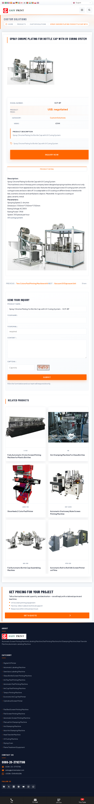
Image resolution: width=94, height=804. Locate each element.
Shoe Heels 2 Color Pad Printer (20, 511)
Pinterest (19, 787)
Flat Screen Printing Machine (14, 714)
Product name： (14, 304)
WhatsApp (33, 787)
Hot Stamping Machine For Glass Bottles (67, 455)
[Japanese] (22, 3)
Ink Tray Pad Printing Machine (14, 680)
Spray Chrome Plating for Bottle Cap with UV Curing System (36, 143)
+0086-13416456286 (13, 774)
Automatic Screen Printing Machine (17, 718)
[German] (16, 3)
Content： (12, 338)
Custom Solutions (15, 19)
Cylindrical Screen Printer (13, 701)
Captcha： (12, 361)
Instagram (28, 787)
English (78, 3)
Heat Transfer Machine (12, 735)
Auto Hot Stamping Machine (14, 730)
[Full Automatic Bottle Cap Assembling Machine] (26, 540)
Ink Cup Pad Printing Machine (14, 688)
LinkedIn (14, 787)
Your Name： (12, 315)
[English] (3, 3)
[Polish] (35, 3)
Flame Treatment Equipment (14, 747)
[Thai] (38, 3)
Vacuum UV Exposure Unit (65, 283)
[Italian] (19, 3)
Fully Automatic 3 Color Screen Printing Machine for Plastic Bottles (24, 456)
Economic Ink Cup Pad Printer (15, 697)
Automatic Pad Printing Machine (16, 684)
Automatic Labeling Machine (14, 667)
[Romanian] (32, 3)
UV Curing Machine (11, 739)
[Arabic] (6, 3)
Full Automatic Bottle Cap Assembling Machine (24, 569)
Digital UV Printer (10, 663)
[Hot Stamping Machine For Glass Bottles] (68, 427)
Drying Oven (8, 743)
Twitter (9, 787)
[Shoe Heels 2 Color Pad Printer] (26, 483)
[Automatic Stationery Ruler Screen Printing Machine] (68, 483)
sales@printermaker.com (14, 770)
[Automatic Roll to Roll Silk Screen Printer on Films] (68, 540)
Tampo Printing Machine (13, 693)
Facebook (4, 787)
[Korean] (24, 3)
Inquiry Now (51, 155)
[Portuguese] (27, 3)
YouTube (23, 787)
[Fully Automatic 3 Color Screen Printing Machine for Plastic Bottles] (26, 427)
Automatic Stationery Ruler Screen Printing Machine (65, 512)
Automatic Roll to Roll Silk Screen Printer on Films (67, 569)
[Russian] (14, 3)
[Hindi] (30, 3)
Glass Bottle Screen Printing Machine (18, 676)
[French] (8, 3)
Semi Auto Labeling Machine (14, 672)
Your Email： (12, 326)
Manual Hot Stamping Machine (15, 722)
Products (21, 24)
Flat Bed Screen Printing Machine (16, 709)
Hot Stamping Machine (12, 726)
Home (10, 24)
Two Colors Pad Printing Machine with (32, 283)
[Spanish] (11, 3)
